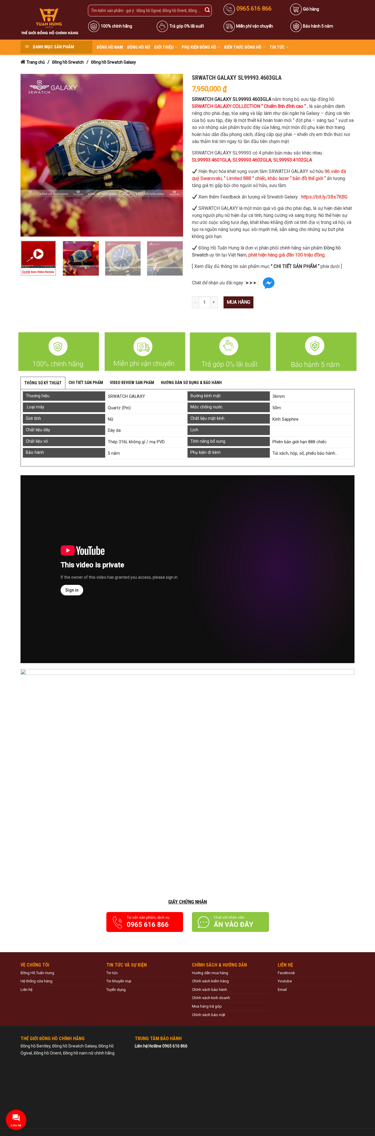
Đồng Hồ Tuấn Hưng (37, 973)
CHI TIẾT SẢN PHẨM (86, 382)
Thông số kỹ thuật (43, 383)
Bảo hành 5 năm (318, 26)
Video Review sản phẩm (132, 382)
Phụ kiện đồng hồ (199, 47)
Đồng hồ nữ (138, 47)
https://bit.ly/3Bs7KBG (324, 197)
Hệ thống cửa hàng (36, 981)
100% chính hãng (116, 26)
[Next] (172, 155)
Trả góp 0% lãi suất (186, 26)
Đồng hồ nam (110, 47)
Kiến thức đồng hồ (242, 47)
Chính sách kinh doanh (211, 998)
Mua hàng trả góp (207, 1006)
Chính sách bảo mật (208, 1015)
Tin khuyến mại (118, 981)
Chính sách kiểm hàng (210, 981)
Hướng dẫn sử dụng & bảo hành (191, 382)
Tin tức (277, 47)
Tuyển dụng (116, 989)
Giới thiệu (164, 47)
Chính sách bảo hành (209, 989)
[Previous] (31, 155)
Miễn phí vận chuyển (254, 26)
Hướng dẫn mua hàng (210, 973)
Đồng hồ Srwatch (68, 62)
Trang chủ (35, 62)
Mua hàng (238, 302)
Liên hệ (27, 989)
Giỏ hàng (311, 9)
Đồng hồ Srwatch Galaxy (113, 62)
